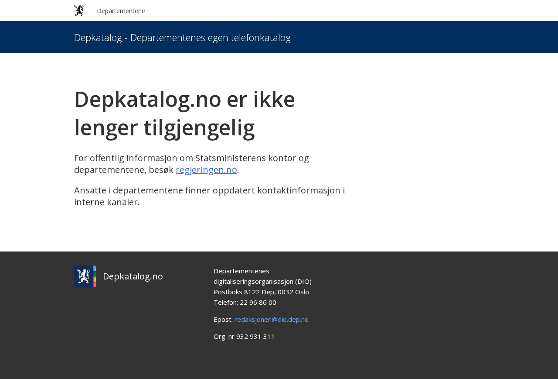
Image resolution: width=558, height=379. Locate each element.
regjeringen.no (206, 170)
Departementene (121, 11)
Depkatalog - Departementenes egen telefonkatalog (182, 37)
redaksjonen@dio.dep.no (272, 319)
